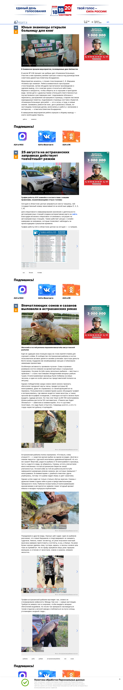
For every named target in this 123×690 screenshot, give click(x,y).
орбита (25, 119)
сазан (72, 659)
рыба (33, 659)
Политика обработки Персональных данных (59, 680)
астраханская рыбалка (53, 659)
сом (65, 659)
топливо (39, 272)
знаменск (33, 119)
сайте (74, 214)
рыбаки (41, 659)
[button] (77, 246)
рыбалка (25, 659)
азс (24, 272)
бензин (31, 272)
